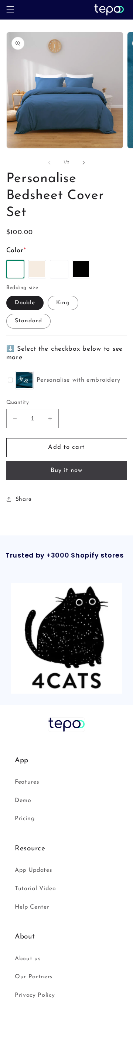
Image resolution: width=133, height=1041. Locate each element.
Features (27, 782)
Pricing (25, 819)
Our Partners (34, 977)
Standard (28, 321)
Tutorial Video (35, 889)
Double (25, 303)
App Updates (33, 870)
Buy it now (67, 470)
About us (28, 959)
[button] (10, 9)
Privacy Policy (35, 995)
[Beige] (37, 269)
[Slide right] (83, 163)
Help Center (32, 907)
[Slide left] (49, 163)
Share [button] (24, 499)
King (62, 303)
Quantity (17, 402)
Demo (23, 801)
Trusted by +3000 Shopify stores (64, 555)
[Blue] (59, 269)
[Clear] (15, 269)
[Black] (81, 269)
